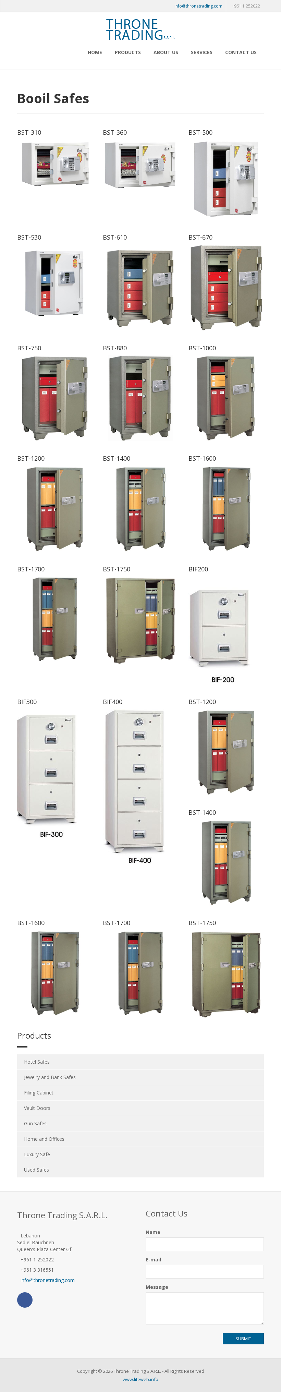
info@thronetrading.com (198, 6)
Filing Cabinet (38, 1092)
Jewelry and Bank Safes (50, 1077)
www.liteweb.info (140, 1379)
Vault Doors (37, 1108)
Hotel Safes (37, 1061)
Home (95, 52)
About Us (166, 52)
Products (128, 52)
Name (153, 1232)
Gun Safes (35, 1123)
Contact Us (241, 52)
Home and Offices (44, 1139)
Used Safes (36, 1169)
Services (201, 52)
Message (157, 1287)
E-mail (153, 1259)
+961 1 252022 (246, 6)
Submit (243, 1338)
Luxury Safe (37, 1154)
